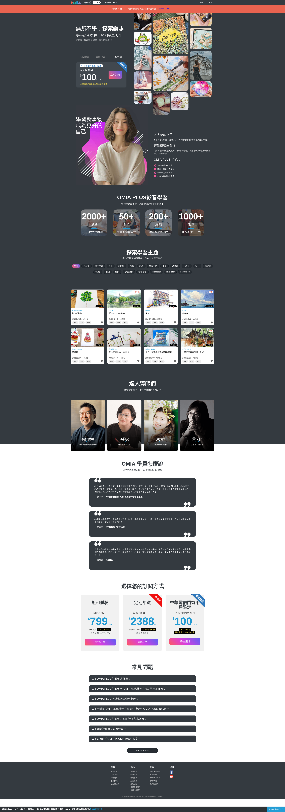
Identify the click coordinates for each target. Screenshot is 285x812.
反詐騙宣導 (154, 784)
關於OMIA (115, 771)
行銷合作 (114, 778)
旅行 (125, 322)
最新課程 (133, 774)
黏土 (197, 266)
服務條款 (114, 781)
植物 (88, 322)
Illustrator (170, 272)
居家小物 (153, 266)
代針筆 (187, 266)
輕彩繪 (121, 266)
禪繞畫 (208, 266)
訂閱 (210, 2)
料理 (141, 266)
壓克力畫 (99, 266)
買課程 (87, 3)
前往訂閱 (100, 642)
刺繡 (108, 272)
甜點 (88, 361)
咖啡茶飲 (142, 272)
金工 (111, 266)
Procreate (156, 272)
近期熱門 (133, 778)
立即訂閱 (115, 74)
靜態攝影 (129, 272)
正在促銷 (133, 781)
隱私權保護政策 (96, 809)
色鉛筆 (86, 266)
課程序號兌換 (155, 771)
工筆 (165, 266)
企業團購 (114, 774)
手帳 (125, 361)
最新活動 (133, 784)
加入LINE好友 (155, 778)
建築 (161, 361)
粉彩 (132, 266)
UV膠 (97, 272)
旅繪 (161, 322)
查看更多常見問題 (142, 750)
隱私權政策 (115, 784)
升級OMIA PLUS (164, 9)
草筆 (198, 361)
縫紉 (117, 272)
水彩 (76, 266)
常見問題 (153, 774)
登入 (201, 2)
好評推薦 (133, 771)
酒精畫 (175, 266)
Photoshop (185, 272)
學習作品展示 (135, 790)
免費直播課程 (135, 787)
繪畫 (75, 322)
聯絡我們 (153, 781)
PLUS (96, 3)
